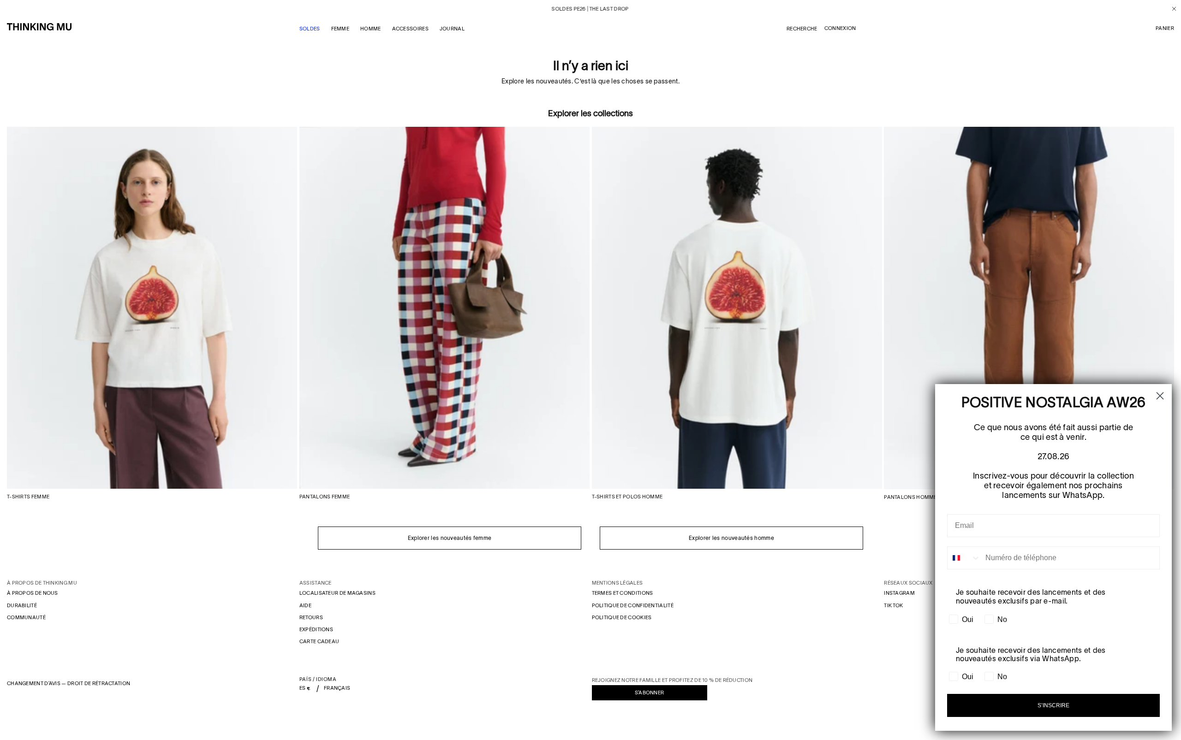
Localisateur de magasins (337, 593)
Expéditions (316, 629)
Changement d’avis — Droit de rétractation (68, 683)
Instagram (899, 593)
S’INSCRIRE (1053, 705)
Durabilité (22, 605)
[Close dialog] (1160, 396)
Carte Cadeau (319, 641)
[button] (1165, 28)
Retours (311, 617)
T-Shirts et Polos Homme (627, 496)
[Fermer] (1170, 9)
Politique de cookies (622, 617)
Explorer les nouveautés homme (731, 538)
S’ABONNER (649, 692)
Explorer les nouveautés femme (450, 538)
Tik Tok (893, 605)
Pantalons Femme (324, 496)
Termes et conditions (622, 593)
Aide (305, 605)
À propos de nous (32, 593)
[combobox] (964, 558)
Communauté (26, 617)
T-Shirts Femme (28, 496)
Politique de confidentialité (633, 605)
